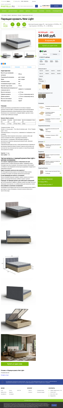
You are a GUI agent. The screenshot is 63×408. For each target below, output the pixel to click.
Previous (1, 56)
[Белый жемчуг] (40, 87)
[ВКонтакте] (1, 63)
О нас (2, 390)
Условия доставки (40, 390)
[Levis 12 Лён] (40, 96)
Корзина (56, 6)
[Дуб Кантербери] (47, 87)
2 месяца (45, 54)
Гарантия (10, 392)
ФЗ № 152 (19, 390)
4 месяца (55, 54)
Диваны (21, 11)
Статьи (10, 390)
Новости (30, 390)
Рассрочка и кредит (40, 392)
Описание (17, 67)
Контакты (34, 1)
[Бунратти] (44, 87)
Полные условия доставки (44, 184)
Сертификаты (3, 394)
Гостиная (41, 11)
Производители (57, 11)
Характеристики (6, 67)
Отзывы (29, 67)
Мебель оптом (3, 392)
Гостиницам (11, 394)
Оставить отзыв (4, 375)
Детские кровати (13, 11)
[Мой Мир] (5, 63)
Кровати (4, 11)
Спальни (34, 11)
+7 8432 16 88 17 (46, 5)
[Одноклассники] (3, 63)
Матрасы (28, 11)
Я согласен (54, 405)
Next (35, 56)
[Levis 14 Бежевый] (44, 96)
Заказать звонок (46, 6)
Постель (48, 11)
